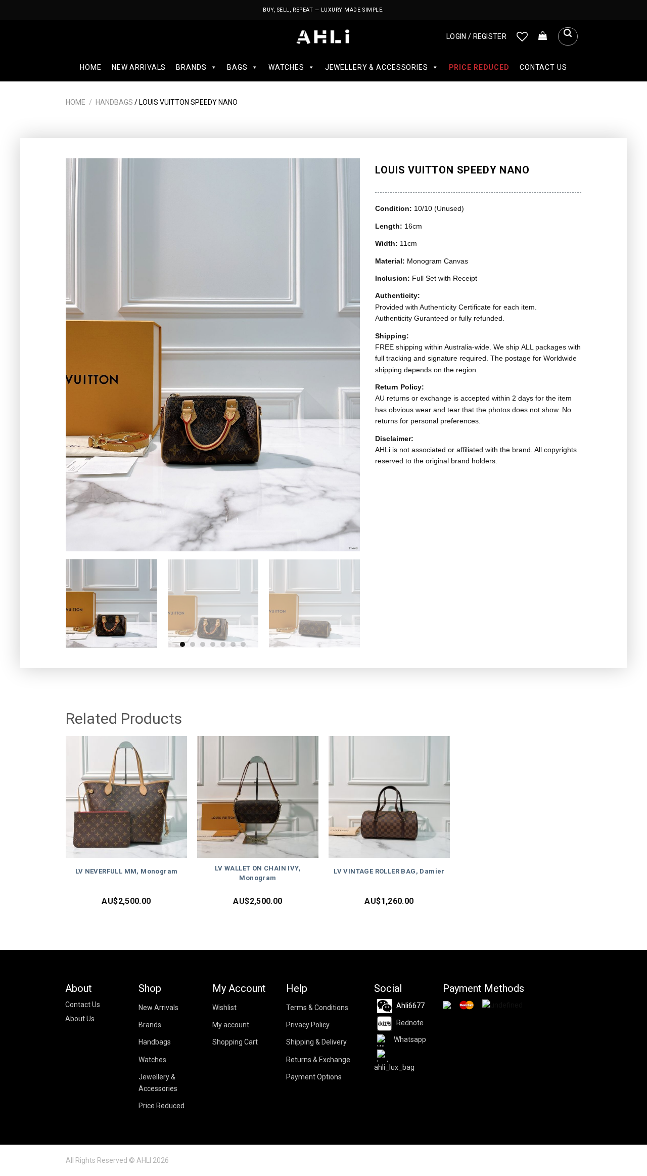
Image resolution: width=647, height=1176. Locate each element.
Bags (237, 67)
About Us (80, 1019)
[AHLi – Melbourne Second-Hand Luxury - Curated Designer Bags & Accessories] (323, 36)
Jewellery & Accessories (376, 67)
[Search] (567, 36)
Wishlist (224, 1008)
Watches (286, 67)
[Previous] (84, 355)
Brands (191, 67)
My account (230, 1025)
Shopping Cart (235, 1042)
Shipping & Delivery (316, 1042)
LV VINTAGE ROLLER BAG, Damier (389, 871)
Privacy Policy (308, 1025)
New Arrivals (139, 67)
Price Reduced (479, 67)
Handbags (114, 102)
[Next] (342, 355)
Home (90, 67)
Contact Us (543, 67)
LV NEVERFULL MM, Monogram (126, 871)
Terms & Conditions (317, 1008)
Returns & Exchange (318, 1060)
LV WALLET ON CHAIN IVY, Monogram (258, 873)
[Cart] (543, 36)
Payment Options (314, 1077)
